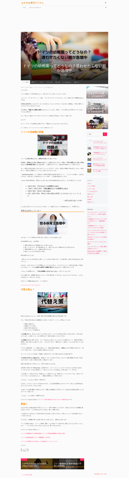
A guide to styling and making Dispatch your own (34, 464)
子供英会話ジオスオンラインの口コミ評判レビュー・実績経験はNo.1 (100, 148)
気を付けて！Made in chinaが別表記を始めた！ (99, 165)
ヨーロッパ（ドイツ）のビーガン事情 (100, 170)
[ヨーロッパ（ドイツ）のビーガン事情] (89, 171)
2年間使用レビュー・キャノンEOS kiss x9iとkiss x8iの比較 (100, 154)
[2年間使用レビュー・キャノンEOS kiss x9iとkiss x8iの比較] (97, 128)
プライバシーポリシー (35, 7)
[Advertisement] (64, 20)
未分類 (89, 199)
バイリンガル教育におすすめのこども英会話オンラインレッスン (39, 441)
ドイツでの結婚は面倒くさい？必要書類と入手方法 (35, 437)
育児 (28, 450)
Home (24, 7)
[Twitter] (105, 2)
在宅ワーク (76, 82)
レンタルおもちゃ (67, 82)
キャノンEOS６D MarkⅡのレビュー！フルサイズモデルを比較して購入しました (100, 160)
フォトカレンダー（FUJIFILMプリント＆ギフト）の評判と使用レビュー (100, 144)
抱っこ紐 (58, 82)
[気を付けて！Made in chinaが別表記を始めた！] (89, 166)
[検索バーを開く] (106, 7)
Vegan (41, 82)
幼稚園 (24, 450)
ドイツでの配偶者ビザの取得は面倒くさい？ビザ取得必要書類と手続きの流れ (43, 433)
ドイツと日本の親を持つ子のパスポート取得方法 (53, 399)
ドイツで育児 (25, 82)
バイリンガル (49, 82)
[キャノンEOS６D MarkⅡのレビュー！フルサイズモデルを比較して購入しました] (89, 160)
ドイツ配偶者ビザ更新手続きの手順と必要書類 (67, 464)
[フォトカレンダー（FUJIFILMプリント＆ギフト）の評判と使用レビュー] (97, 97)
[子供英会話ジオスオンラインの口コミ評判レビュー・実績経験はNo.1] (97, 113)
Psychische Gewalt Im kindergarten (30, 285)
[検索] (105, 134)
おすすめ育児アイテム (33, 2)
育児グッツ (34, 82)
